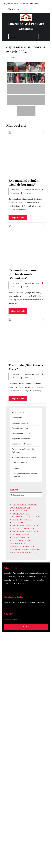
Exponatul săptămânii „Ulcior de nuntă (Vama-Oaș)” (24, 274)
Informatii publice (19, 462)
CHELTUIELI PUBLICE (22, 520)
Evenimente (17, 418)
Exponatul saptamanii (21, 439)
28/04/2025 (15, 189)
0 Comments (15, 193)
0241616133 (13, 9)
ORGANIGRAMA (19, 511)
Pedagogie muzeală (20, 423)
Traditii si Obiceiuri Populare (24, 457)
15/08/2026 (15, 374)
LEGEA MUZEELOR (20, 538)
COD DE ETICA (19, 523)
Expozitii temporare (20, 428)
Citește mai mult (19, 218)
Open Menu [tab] (14, 36)
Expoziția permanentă (21, 433)
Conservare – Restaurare (22, 444)
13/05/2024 (15, 283)
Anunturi (17, 468)
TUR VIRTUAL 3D (20, 412)
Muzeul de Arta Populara (33, 189)
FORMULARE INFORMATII (24, 552)
